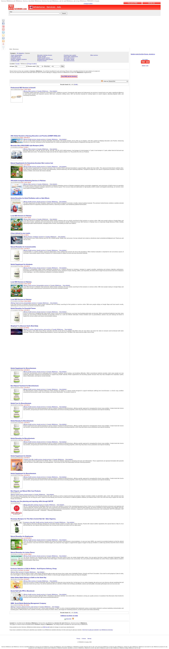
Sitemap (89, 638)
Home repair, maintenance (71, 56)
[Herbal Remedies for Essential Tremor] (17, 323)
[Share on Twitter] (3, 32)
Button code (145, 65)
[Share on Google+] (3, 26)
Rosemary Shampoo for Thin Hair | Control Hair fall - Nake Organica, (33, 519)
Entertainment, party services (45, 59)
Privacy (78, 638)
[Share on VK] (3, 38)
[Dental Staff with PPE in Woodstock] (17, 600)
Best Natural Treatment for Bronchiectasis (25, 386)
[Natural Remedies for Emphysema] (17, 550)
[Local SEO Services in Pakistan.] (17, 297)
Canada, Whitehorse (42, 91)
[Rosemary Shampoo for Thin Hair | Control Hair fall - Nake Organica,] (17, 533)
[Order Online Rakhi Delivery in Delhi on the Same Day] (17, 588)
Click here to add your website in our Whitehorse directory (97, 630)
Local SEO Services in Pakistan (21, 215)
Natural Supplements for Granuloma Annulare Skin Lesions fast (32, 163)
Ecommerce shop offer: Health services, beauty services (38, 522)
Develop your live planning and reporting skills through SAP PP (32, 501)
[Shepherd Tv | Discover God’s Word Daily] (17, 335)
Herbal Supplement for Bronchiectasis (23, 368)
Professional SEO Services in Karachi (23, 87)
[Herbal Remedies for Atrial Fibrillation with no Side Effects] (17, 213)
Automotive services (69, 58)
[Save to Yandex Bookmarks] (3, 44)
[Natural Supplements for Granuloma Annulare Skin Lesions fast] (17, 178)
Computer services (16, 58)
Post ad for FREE (132, 3)
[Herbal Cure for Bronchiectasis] (17, 418)
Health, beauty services (43, 58)
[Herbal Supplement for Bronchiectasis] (17, 383)
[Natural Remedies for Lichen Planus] (17, 566)
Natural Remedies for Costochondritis (23, 247)
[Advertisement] (82, 31)
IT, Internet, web (15, 60)
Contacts (84, 638)
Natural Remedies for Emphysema (22, 536)
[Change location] (31, 63)
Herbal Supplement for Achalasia (21, 264)
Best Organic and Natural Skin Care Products (26, 491)
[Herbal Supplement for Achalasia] (17, 279)
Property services (42, 60)
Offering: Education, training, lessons (33, 505)
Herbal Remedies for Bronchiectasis (23, 438)
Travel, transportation (16, 55)
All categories (20, 53)
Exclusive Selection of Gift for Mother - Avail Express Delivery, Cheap (34, 568)
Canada (17, 63)
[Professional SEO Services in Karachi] (17, 102)
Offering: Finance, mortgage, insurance (33, 236)
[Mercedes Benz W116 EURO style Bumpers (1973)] (17, 160)
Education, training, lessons (44, 55)
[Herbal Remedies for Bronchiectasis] (17, 453)
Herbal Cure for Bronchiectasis (21, 403)
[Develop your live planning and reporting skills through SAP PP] (17, 516)
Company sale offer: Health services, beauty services (37, 459)
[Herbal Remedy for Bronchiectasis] (17, 435)
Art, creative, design (69, 59)
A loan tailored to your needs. (20, 233)
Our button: (145, 59)
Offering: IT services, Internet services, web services (37, 329)
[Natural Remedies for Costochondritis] (17, 261)
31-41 (75, 84)
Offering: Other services (29, 91)
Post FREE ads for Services (69, 76)
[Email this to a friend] (3, 47)
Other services (94, 55)
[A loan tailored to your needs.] (17, 244)
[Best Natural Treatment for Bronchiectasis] (17, 400)
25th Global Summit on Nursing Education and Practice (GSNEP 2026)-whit (35, 136)
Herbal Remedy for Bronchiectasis (22, 421)
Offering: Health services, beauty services (34, 139)
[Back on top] (3, 20)
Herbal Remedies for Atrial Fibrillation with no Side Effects (30, 198)
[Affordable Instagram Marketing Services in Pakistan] (17, 195)
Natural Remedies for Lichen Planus (23, 552)
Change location (88, 3)
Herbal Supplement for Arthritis (21, 456)
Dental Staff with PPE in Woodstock (22, 591)
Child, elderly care (16, 56)
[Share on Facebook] (3, 23)
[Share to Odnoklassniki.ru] (3, 41)
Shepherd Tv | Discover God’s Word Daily (24, 326)
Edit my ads (46, 627)
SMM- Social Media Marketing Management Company (28, 603)
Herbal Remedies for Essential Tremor (23, 308)
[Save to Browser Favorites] (3, 35)
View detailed (53, 91)
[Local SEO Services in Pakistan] (17, 230)
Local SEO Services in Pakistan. (21, 282)
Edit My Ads (151, 3)
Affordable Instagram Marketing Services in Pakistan (28, 180)
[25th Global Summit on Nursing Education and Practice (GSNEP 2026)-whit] (17, 143)
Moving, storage (41, 56)
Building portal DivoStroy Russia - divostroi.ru (143, 54)
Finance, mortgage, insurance (19, 59)
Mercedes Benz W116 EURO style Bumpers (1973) (27, 145)
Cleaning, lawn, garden (70, 55)
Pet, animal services (69, 60)
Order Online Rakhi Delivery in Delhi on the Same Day (28, 577)
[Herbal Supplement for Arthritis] (17, 471)
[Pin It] (3, 29)
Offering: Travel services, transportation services (36, 285)
